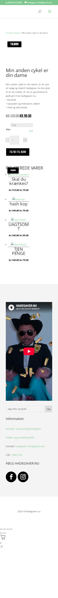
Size (8, 129)
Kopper (17, 32)
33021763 (17, 454)
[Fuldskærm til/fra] (4, 529)
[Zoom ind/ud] (1, 529)
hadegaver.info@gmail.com (30, 446)
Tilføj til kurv (17, 152)
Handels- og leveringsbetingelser (23, 428)
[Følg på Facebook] (11, 477)
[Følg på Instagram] (23, 477)
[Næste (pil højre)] (4, 533)
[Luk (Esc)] (11, 529)
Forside (9, 32)
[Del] (7, 529)
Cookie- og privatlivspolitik (20, 437)
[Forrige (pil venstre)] (1, 533)
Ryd (31, 130)
